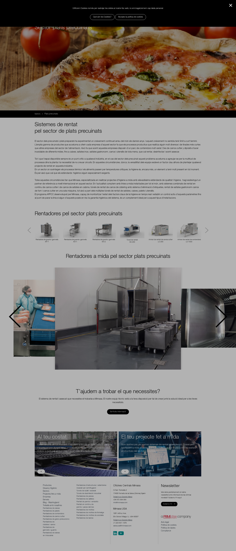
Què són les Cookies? (102, 17)
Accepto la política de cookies (130, 17)
